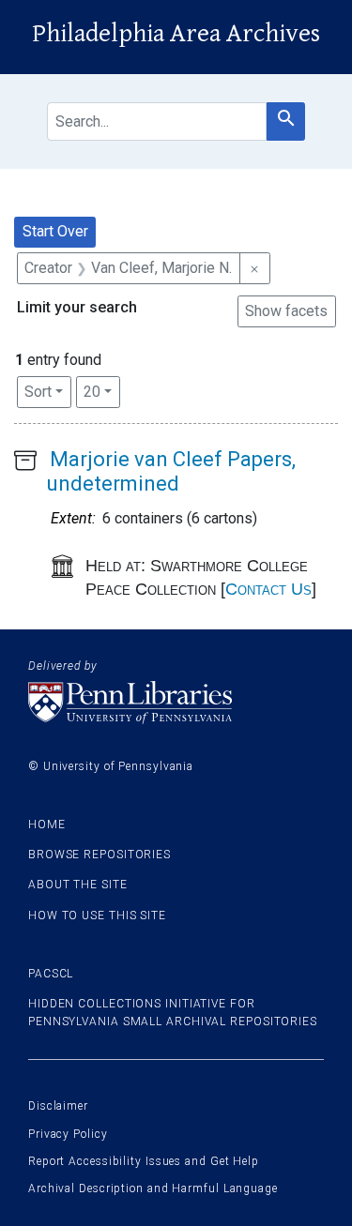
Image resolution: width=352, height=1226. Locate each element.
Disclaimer (58, 1105)
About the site (78, 884)
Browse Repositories (99, 854)
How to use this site (97, 915)
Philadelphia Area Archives (176, 34)
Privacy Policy (68, 1134)
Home (47, 824)
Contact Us (268, 589)
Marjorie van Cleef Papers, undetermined (171, 471)
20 (102, 391)
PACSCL (50, 973)
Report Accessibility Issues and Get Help (143, 1161)
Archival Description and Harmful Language (153, 1188)
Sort (38, 392)
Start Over (55, 231)
